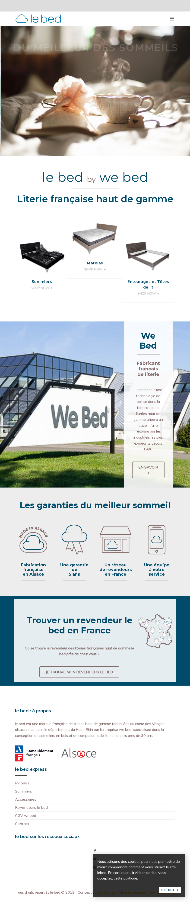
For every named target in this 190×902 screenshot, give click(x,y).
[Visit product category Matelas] (95, 238)
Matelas (22, 783)
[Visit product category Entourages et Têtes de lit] (148, 256)
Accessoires (25, 799)
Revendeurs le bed (31, 807)
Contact (22, 823)
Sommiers (23, 791)
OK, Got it (169, 890)
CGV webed (25, 815)
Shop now (40, 288)
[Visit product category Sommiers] (41, 256)
